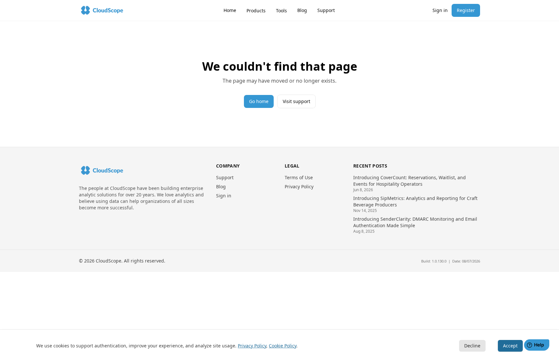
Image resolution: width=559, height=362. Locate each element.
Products (256, 10)
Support (326, 10)
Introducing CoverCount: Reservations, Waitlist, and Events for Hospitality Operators (409, 180)
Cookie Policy (282, 346)
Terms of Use (299, 177)
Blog (302, 10)
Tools (281, 10)
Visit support (296, 101)
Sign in (440, 10)
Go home (259, 101)
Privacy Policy (299, 186)
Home (230, 10)
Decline (472, 346)
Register (466, 10)
